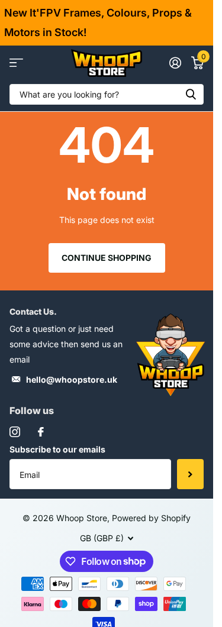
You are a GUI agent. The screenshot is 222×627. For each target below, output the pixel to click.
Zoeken (191, 94)
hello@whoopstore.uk (71, 379)
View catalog (16, 63)
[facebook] (41, 432)
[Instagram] (14, 431)
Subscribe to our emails (57, 449)
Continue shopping (107, 258)
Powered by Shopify (151, 518)
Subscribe (190, 474)
